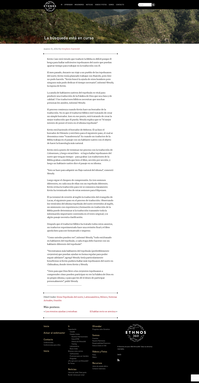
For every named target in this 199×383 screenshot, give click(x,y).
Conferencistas (48, 342)
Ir (69, 326)
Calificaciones (74, 354)
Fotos (94, 355)
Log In (119, 354)
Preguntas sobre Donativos (101, 329)
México (104, 297)
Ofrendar (97, 326)
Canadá (72, 332)
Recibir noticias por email (76, 375)
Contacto (48, 339)
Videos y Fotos (99, 351)
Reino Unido (74, 349)
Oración (57, 300)
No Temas (71, 363)
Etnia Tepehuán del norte (70, 297)
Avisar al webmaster (54, 332)
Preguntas (73, 358)
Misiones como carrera (75, 351)
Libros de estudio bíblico (100, 366)
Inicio (46, 326)
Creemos (95, 338)
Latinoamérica (91, 297)
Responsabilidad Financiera (101, 343)
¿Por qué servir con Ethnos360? (78, 361)
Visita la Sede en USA (99, 346)
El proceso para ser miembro (79, 356)
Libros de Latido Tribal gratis (77, 372)
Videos (94, 357)
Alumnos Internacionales (80, 337)
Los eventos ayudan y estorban (61, 311)
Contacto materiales (98, 369)
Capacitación (72, 329)
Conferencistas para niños (52, 345)
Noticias (72, 369)
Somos (96, 335)
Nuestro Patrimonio (98, 341)
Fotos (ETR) (75, 339)
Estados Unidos (75, 334)
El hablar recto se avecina (103, 311)
